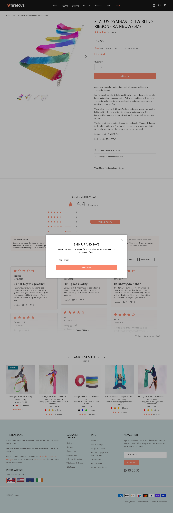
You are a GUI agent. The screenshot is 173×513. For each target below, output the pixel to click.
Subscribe (86, 267)
